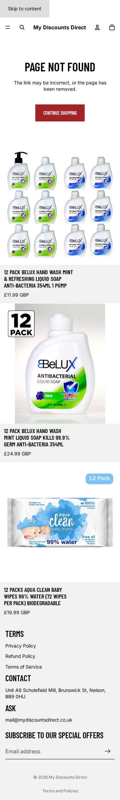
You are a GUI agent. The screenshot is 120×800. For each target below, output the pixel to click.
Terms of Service (23, 667)
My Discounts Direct (68, 777)
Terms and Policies (60, 790)
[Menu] (7, 27)
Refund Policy (20, 656)
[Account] (97, 27)
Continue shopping (60, 113)
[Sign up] (108, 751)
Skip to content (24, 8)
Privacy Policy (20, 646)
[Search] (22, 27)
